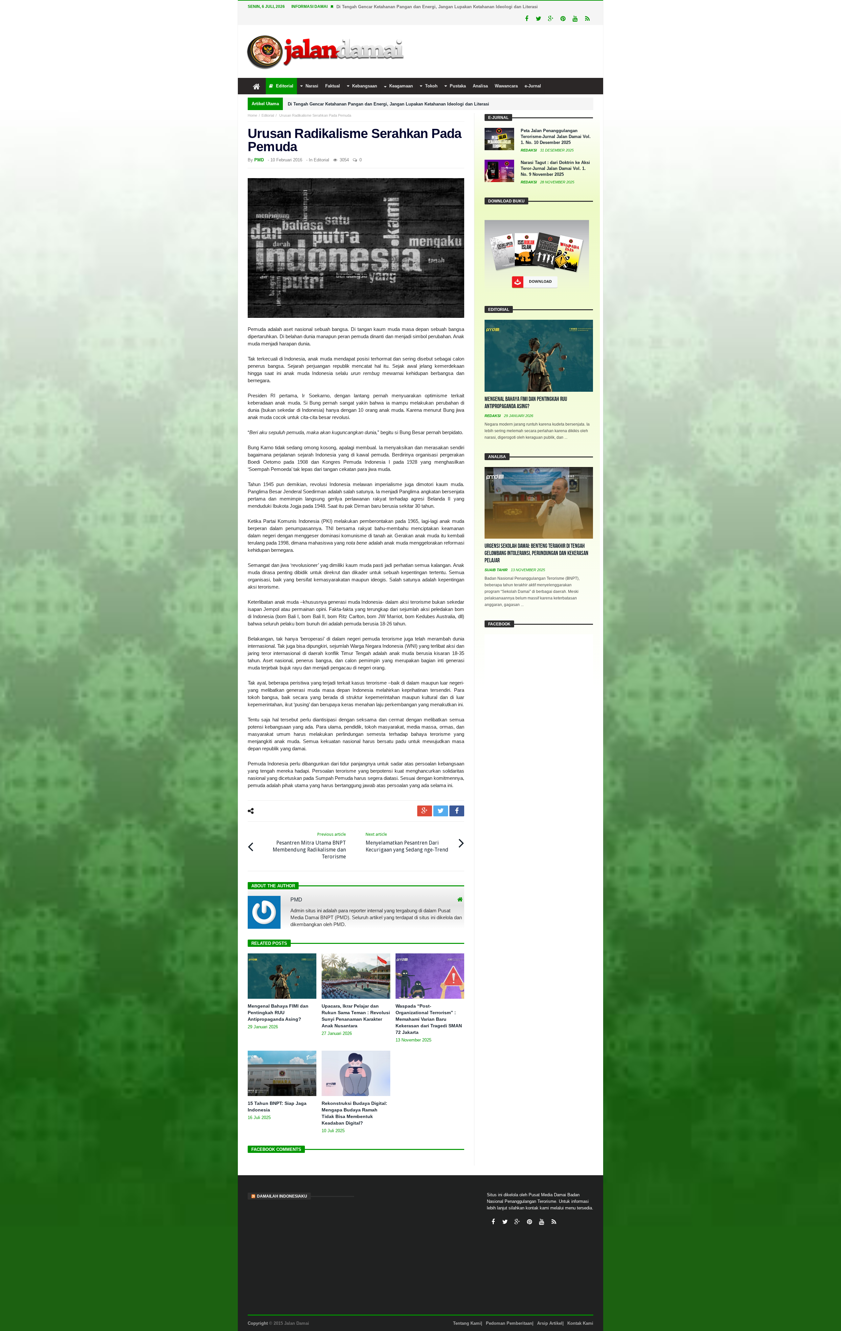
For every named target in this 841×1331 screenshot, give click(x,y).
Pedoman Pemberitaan (509, 1323)
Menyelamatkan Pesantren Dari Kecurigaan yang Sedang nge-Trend (407, 842)
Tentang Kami (467, 1323)
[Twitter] (539, 19)
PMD (259, 159)
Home (252, 115)
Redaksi (529, 150)
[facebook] (456, 811)
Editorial (267, 115)
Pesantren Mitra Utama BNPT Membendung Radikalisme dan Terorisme (309, 846)
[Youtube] (575, 19)
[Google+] (551, 19)
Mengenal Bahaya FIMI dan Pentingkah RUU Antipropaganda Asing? (278, 1012)
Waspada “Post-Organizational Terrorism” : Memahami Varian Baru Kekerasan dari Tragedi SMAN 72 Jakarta (429, 1019)
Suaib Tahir (497, 570)
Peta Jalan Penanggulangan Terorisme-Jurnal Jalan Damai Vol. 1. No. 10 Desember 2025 (556, 136)
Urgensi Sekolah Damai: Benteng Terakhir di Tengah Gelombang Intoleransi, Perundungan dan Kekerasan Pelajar (536, 553)
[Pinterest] (563, 19)
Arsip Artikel (549, 1323)
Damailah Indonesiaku (282, 1196)
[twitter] (440, 811)
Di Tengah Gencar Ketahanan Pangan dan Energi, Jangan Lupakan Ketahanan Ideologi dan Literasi (437, 6)
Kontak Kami (580, 1323)
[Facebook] (526, 19)
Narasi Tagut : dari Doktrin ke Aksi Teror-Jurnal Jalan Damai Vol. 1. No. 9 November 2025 (555, 168)
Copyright (258, 1323)
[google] (424, 811)
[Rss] (587, 19)
